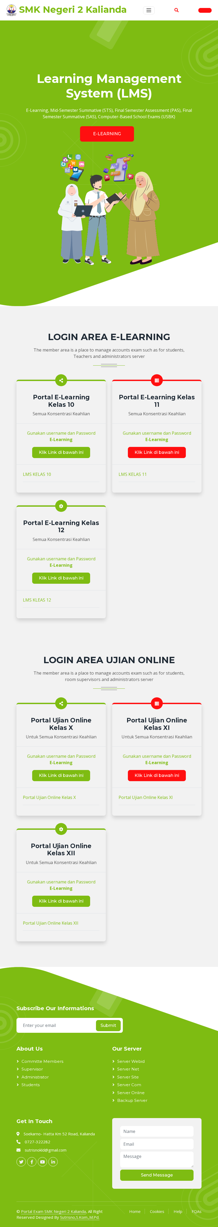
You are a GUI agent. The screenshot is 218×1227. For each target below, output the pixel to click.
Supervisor (32, 1069)
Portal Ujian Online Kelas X (49, 797)
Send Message (157, 1175)
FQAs (197, 1211)
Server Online (131, 1092)
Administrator (35, 1077)
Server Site (128, 1077)
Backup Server (132, 1100)
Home (135, 1211)
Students (31, 1084)
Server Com (129, 1084)
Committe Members (42, 1061)
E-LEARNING (107, 133)
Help (178, 1211)
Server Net (128, 1069)
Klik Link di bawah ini (61, 452)
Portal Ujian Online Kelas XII (50, 923)
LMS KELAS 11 (133, 474)
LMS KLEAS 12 (37, 600)
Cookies (157, 1211)
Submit (108, 1025)
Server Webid (131, 1061)
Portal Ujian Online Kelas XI (146, 797)
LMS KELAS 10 (37, 474)
